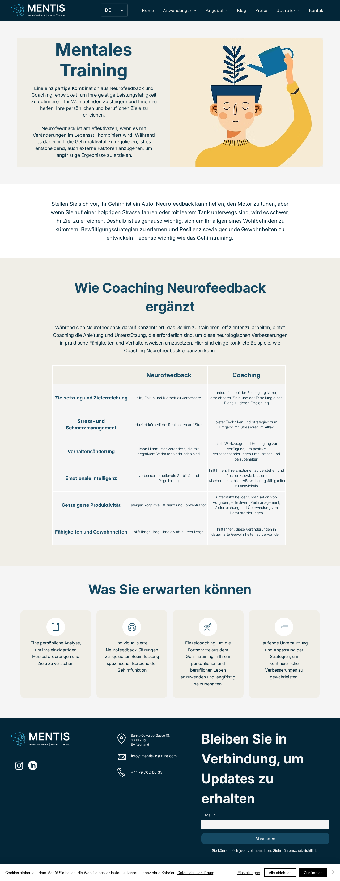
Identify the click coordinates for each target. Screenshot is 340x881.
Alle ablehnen (280, 872)
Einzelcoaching (200, 643)
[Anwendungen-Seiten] (195, 10)
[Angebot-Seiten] (226, 10)
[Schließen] (333, 872)
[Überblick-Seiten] (298, 10)
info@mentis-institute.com (154, 756)
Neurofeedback (121, 649)
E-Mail (208, 815)
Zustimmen (313, 872)
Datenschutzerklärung (195, 872)
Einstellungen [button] (248, 872)
